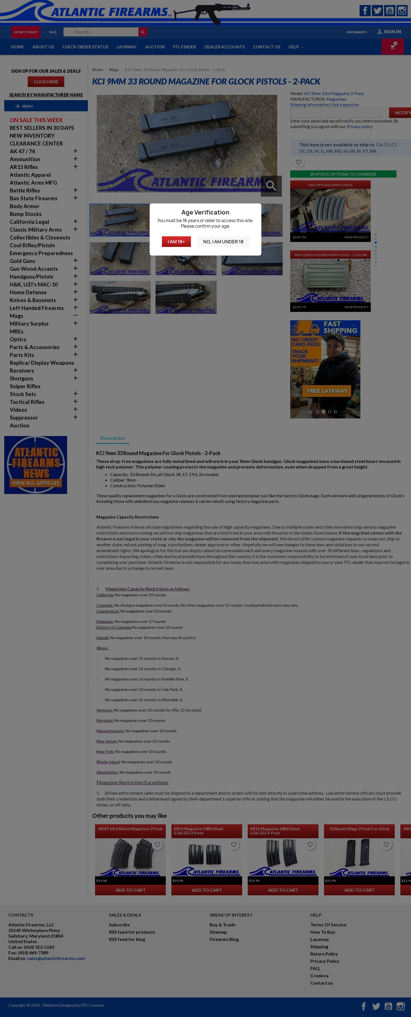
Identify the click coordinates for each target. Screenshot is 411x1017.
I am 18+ (176, 242)
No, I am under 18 (223, 242)
